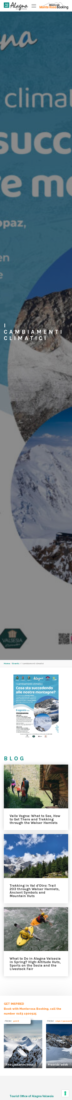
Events (15, 663)
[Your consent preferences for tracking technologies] (65, 1093)
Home (7, 663)
